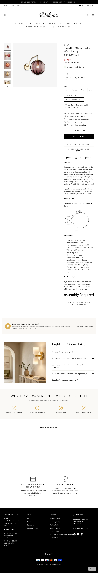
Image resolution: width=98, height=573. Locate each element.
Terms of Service (55, 528)
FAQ (18, 5)
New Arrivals (56, 23)
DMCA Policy (54, 531)
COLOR (67, 86)
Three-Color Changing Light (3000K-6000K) (76, 106)
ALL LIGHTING (37, 23)
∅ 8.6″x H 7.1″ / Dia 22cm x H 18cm (76, 79)
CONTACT (78, 23)
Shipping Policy (55, 522)
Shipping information (79, 144)
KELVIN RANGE (71, 96)
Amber (75, 90)
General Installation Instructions (79, 303)
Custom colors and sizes (79, 150)
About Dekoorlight (61, 27)
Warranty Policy (55, 538)
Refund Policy (54, 525)
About (6, 5)
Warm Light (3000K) (73, 99)
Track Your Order (33, 528)
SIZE (66, 74)
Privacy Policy (55, 518)
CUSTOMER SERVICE (36, 27)
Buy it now (79, 137)
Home (66, 45)
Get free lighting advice (85, 326)
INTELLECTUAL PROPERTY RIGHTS (62, 534)
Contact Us (31, 525)
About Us (30, 522)
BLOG (68, 23)
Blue (90, 90)
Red (67, 90)
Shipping (76, 62)
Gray (83, 90)
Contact (13, 5)
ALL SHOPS (20, 23)
